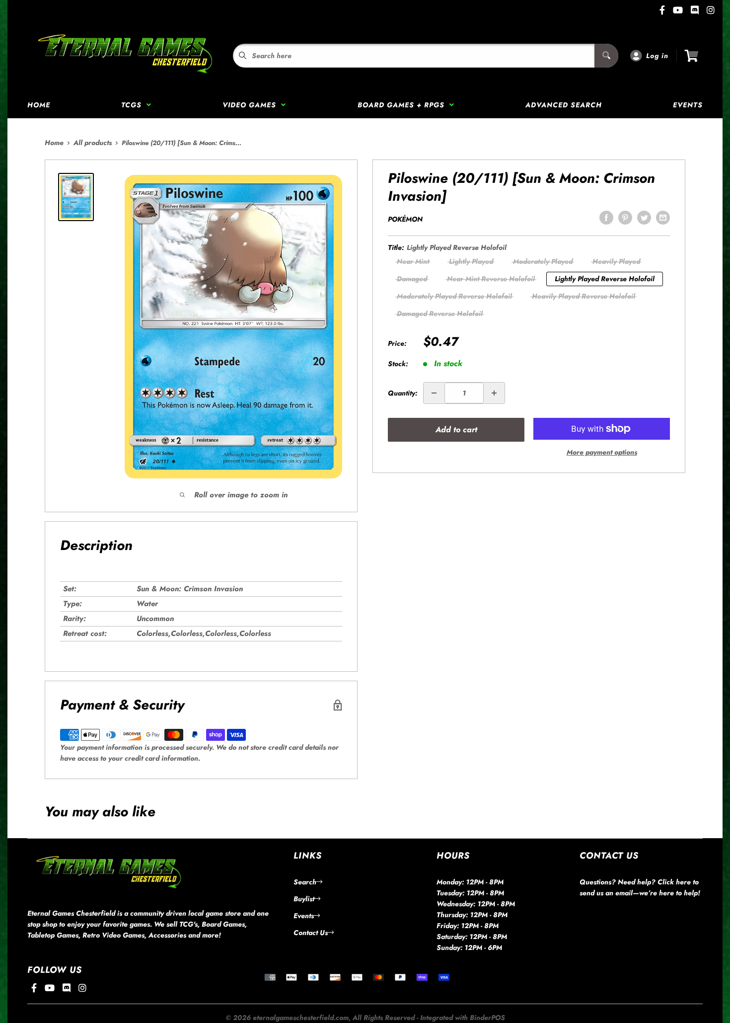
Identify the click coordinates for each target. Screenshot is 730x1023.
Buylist (303, 899)
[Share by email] (663, 218)
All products (92, 143)
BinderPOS (487, 1018)
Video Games (251, 105)
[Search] (606, 56)
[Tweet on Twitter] (644, 218)
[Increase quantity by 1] (494, 393)
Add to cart (456, 429)
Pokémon (405, 219)
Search (304, 882)
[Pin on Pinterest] (625, 218)
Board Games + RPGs (403, 105)
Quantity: (402, 393)
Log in (657, 56)
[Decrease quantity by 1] (434, 393)
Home (38, 105)
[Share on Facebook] (606, 218)
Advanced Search (563, 105)
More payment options (602, 452)
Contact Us (310, 933)
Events (688, 105)
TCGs (133, 105)
